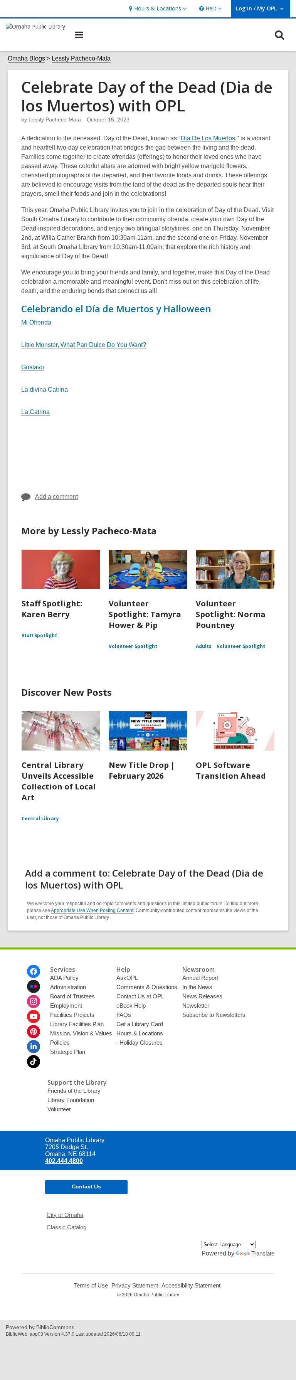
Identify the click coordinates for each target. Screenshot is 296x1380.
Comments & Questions (146, 987)
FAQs (123, 1014)
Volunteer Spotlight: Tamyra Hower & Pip (145, 614)
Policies (60, 1042)
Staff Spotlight (39, 635)
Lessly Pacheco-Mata (81, 58)
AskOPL (127, 977)
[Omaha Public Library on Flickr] (33, 986)
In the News (197, 987)
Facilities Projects (72, 1014)
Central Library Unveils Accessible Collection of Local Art (59, 781)
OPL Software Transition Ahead (231, 770)
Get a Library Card (139, 1024)
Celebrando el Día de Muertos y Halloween (116, 308)
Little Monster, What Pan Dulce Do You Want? (83, 345)
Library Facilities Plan (77, 1024)
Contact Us (86, 1186)
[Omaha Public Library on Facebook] (33, 971)
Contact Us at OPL (140, 996)
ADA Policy (64, 977)
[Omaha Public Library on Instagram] (33, 1001)
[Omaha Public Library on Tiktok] (33, 1061)
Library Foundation (70, 1100)
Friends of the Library (74, 1090)
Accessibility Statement (190, 1285)
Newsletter (195, 1005)
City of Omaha (65, 1215)
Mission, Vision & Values (81, 1033)
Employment (66, 1005)
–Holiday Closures (139, 1042)
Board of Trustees (72, 996)
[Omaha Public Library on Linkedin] (33, 1046)
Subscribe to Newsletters (214, 1014)
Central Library (40, 818)
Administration (68, 987)
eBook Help (131, 1005)
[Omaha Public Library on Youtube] (33, 1016)
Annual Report (200, 977)
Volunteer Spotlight (133, 646)
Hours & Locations (139, 1033)
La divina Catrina (44, 389)
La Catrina (35, 412)
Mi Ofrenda (36, 322)
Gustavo (32, 367)
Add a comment (56, 496)
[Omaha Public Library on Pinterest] (33, 1031)
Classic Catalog (66, 1227)
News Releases (202, 996)
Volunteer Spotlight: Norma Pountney (231, 614)
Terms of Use (91, 1285)
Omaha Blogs (26, 58)
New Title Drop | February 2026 (142, 770)
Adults (204, 646)
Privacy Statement (134, 1285)
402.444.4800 (64, 1161)
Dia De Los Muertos (208, 138)
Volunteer (59, 1109)
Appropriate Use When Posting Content (92, 910)
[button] (156, 8)
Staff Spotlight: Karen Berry (52, 608)
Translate (262, 1253)
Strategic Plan (67, 1051)
